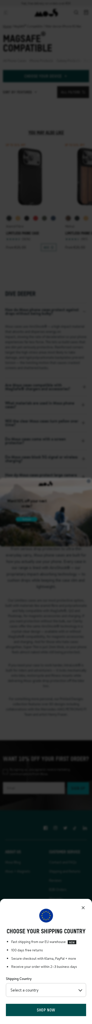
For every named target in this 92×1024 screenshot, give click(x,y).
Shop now (46, 1009)
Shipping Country (19, 978)
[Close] (83, 907)
